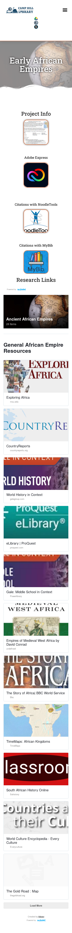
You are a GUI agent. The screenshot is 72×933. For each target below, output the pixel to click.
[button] (65, 10)
